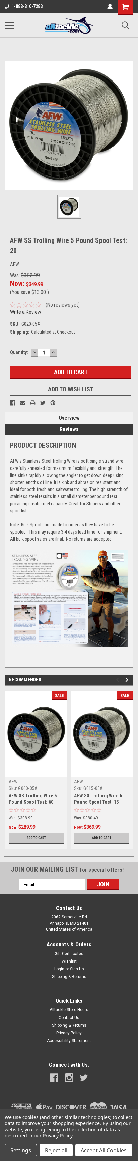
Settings (20, 1150)
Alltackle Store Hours (69, 1009)
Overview (69, 418)
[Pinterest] (53, 403)
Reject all (56, 1150)
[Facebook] (12, 403)
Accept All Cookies (104, 1150)
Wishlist (69, 961)
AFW (13, 781)
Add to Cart (36, 838)
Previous (118, 679)
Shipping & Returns (69, 976)
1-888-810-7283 (27, 6)
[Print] (33, 403)
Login (59, 969)
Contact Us (69, 1017)
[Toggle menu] (9, 25)
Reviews (69, 429)
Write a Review (25, 312)
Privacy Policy (69, 1033)
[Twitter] (43, 403)
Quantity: (19, 352)
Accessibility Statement (69, 1040)
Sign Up (77, 969)
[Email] (22, 403)
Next (127, 679)
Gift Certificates (69, 953)
